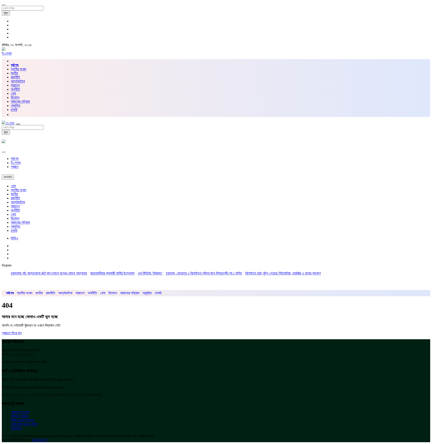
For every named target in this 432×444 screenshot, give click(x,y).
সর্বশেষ (14, 159)
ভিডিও (14, 238)
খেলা (13, 93)
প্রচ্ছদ (14, 167)
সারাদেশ (15, 85)
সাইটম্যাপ (16, 428)
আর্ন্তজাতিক (18, 81)
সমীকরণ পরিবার (19, 416)
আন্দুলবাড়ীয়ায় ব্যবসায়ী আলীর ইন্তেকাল (112, 273)
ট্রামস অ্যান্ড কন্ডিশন (22, 420)
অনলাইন (8, 177)
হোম (13, 186)
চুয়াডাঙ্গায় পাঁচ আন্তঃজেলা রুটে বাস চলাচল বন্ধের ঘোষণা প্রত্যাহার (49, 273)
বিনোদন (15, 97)
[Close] (3, 152)
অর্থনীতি (15, 89)
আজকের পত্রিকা (20, 101)
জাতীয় (14, 73)
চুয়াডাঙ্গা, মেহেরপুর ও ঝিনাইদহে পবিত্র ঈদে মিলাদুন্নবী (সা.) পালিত (204, 273)
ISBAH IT (39, 440)
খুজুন (6, 13)
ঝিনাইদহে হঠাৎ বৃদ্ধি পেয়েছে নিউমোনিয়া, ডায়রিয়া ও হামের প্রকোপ (283, 273)
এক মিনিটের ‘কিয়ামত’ (150, 273)
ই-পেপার (6, 53)
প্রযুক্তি (15, 105)
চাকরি (14, 230)
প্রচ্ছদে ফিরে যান (12, 333)
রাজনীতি (15, 77)
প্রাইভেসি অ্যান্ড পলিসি (24, 424)
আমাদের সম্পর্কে (20, 412)
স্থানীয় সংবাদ (18, 69)
